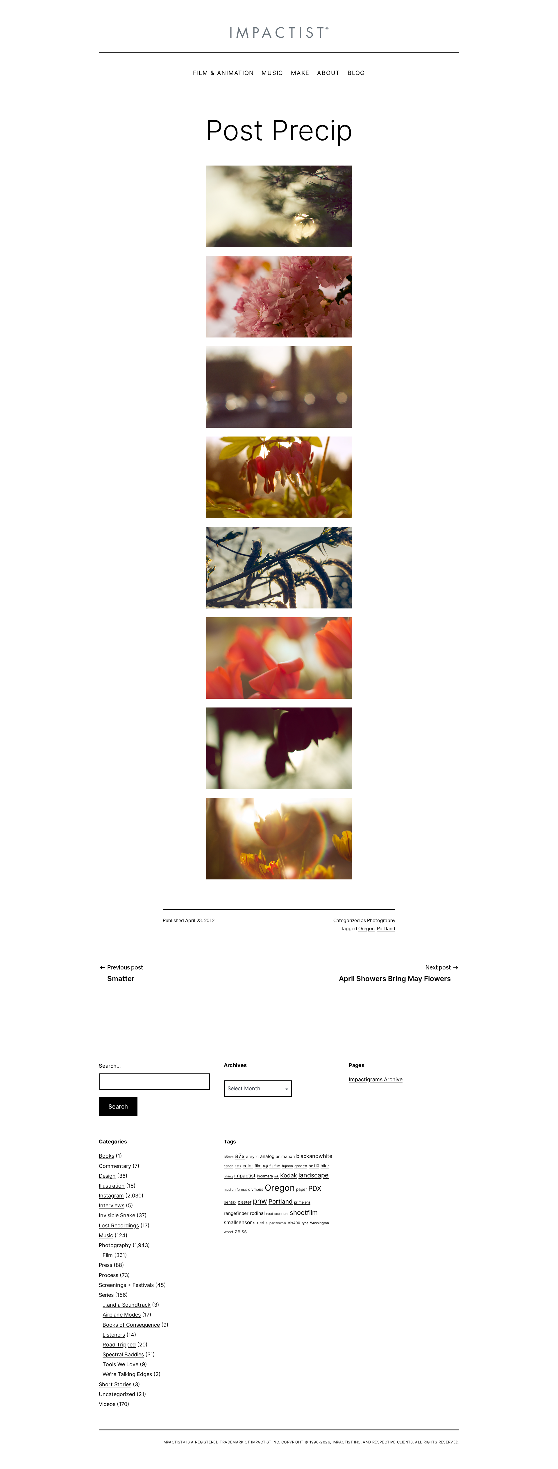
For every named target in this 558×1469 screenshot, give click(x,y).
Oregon (366, 928)
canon (228, 1166)
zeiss (241, 1231)
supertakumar (276, 1223)
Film (108, 1255)
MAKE (300, 72)
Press (105, 1265)
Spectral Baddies (123, 1354)
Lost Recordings (119, 1225)
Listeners (114, 1335)
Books (106, 1156)
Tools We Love (120, 1364)
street (258, 1222)
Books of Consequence (131, 1325)
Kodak (288, 1175)
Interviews (111, 1205)
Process (108, 1275)
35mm (229, 1157)
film (258, 1165)
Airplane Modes (122, 1315)
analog (267, 1156)
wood (228, 1232)
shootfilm (304, 1212)
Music (106, 1235)
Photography (381, 920)
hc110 (314, 1165)
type (305, 1223)
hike (325, 1165)
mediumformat (235, 1190)
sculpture (281, 1214)
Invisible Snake (117, 1215)
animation (285, 1156)
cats (238, 1166)
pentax (230, 1202)
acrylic (252, 1156)
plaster (244, 1202)
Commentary (115, 1166)
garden (300, 1165)
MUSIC (272, 72)
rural (269, 1214)
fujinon (287, 1166)
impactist (244, 1176)
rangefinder (236, 1213)
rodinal (257, 1213)
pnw (260, 1201)
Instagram (111, 1196)
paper (301, 1189)
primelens (302, 1202)
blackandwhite (314, 1156)
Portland (386, 928)
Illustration (112, 1186)
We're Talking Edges (127, 1374)
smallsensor (238, 1222)
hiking (228, 1176)
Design (107, 1176)
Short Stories (115, 1384)
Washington (319, 1223)
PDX (314, 1188)
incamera (265, 1176)
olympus (255, 1189)
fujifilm (274, 1166)
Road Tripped (119, 1345)
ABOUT (328, 72)
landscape (313, 1175)
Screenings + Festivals (126, 1285)
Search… (110, 1066)
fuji (265, 1166)
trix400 (294, 1223)
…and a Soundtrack (127, 1305)
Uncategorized (117, 1394)
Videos (107, 1404)
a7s (240, 1155)
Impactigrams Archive (376, 1079)
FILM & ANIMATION (223, 72)
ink (276, 1176)
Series (106, 1295)
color (248, 1165)
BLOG (356, 72)
